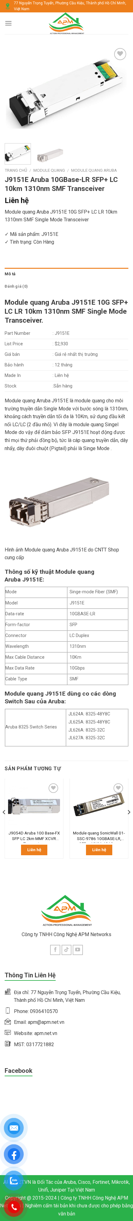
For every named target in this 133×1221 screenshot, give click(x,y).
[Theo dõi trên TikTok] (67, 950)
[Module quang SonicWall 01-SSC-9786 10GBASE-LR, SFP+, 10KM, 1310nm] (99, 804)
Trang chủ (16, 170)
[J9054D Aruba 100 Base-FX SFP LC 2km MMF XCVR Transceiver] (34, 804)
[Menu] (8, 23)
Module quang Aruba (94, 170)
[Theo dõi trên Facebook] (55, 950)
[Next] (118, 92)
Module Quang (49, 170)
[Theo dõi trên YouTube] (78, 950)
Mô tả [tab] (10, 274)
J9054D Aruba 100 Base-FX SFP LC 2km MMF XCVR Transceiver (34, 836)
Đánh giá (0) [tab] (16, 286)
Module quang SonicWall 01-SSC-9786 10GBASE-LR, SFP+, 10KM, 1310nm (99, 836)
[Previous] (14, 92)
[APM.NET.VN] (67, 23)
